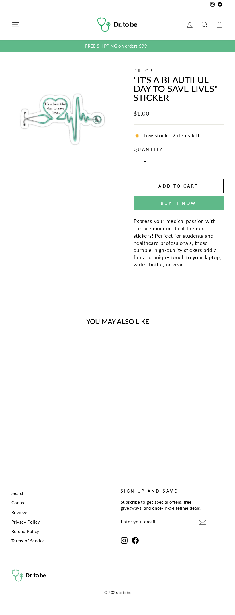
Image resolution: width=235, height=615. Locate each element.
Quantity (149, 149)
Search (18, 493)
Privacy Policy (25, 521)
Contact (19, 502)
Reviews (19, 512)
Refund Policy (25, 531)
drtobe (145, 70)
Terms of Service (28, 540)
